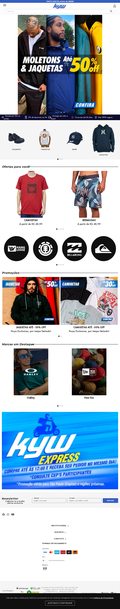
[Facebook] (3, 514)
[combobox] (60, 11)
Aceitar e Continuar (60, 603)
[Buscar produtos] (111, 11)
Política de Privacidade (104, 598)
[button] (56, 112)
